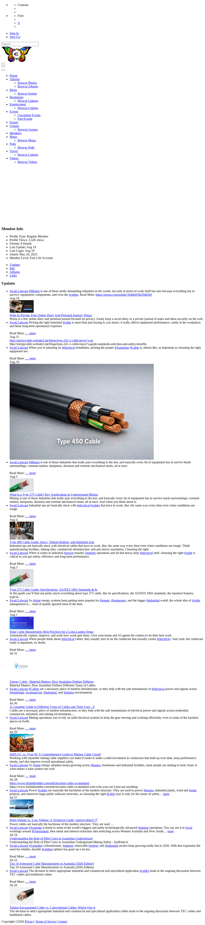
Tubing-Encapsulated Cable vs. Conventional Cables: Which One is (52, 907)
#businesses (118, 600)
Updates (15, 264)
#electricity (164, 639)
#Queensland (40, 831)
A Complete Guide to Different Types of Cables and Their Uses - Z (52, 707)
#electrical (68, 347)
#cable (67, 322)
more (32, 333)
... (27, 333)
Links (13, 275)
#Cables (34, 689)
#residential (17, 692)
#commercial (34, 692)
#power (69, 553)
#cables (73, 294)
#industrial (153, 600)
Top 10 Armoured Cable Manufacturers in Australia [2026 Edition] (52, 863)
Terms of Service (46, 921)
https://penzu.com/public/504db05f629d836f (124, 294)
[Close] (3, 69)
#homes (105, 600)
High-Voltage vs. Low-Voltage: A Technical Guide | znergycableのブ (53, 820)
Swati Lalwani (19, 291)
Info (12, 268)
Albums (15, 272)
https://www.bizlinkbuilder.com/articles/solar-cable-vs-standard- (50, 783)
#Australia (35, 827)
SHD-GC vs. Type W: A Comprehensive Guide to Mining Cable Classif (55, 754)
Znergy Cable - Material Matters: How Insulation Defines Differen (51, 681)
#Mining (34, 291)
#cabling (47, 849)
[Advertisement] (102, 195)
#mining (90, 553)
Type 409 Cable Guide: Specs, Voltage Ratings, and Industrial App (52, 542)
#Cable (134, 347)
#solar (37, 600)
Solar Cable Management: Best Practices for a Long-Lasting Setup (51, 631)
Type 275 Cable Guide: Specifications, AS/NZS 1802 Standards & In (53, 589)
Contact (62, 921)
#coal (188, 827)
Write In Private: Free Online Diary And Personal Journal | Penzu (51, 315)
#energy (93, 845)
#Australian (122, 347)
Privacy (29, 921)
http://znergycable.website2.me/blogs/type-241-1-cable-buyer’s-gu (51, 340)
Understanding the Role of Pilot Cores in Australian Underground (51, 838)
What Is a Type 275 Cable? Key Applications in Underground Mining (54, 494)
